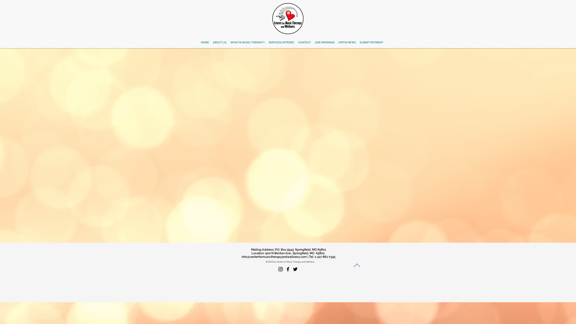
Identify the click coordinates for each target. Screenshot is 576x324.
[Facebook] (288, 269)
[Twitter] (295, 269)
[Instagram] (281, 269)
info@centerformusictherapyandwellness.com (274, 257)
